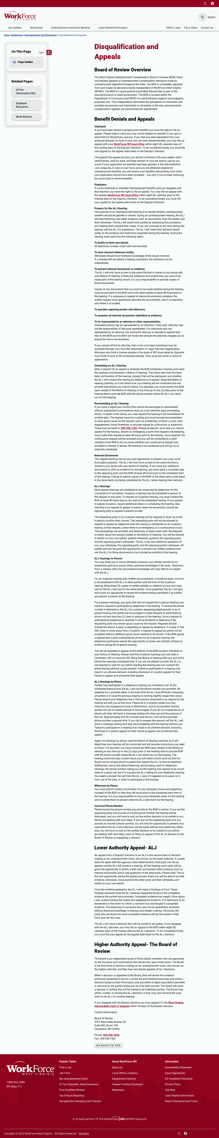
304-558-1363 (129, 428)
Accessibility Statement (178, 1067)
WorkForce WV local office (129, 144)
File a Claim (190, 27)
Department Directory (124, 1078)
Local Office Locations (125, 1073)
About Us (117, 1067)
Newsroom (118, 1089)
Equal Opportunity (175, 1073)
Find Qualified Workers (72, 1089)
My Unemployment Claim (73, 1078)
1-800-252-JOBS (15, 1082)
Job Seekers (15, 27)
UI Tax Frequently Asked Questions (78, 1084)
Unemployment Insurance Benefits (70, 27)
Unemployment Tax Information (41, 35)
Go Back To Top (108, 1045)
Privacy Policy (173, 1084)
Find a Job (65, 1067)
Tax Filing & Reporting (71, 1095)
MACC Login (173, 27)
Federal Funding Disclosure (127, 1084)
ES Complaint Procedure (178, 1078)
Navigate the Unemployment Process (80, 1101)
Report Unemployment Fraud (181, 1101)
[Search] (202, 16)
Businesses (36, 27)
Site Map (170, 1089)
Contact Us (207, 27)
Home (7, 35)
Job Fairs (64, 1073)
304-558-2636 (111, 1035)
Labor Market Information (112, 27)
